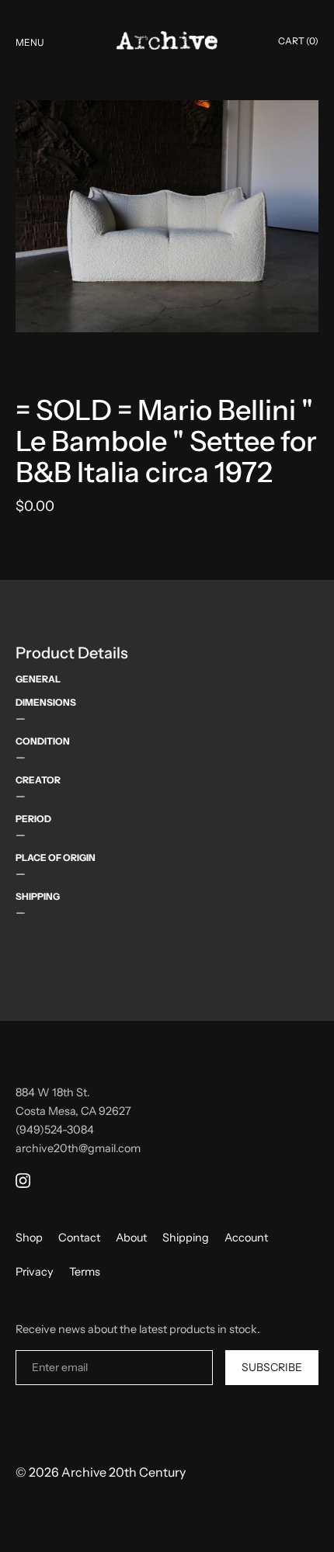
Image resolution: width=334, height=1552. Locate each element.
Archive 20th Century (123, 1472)
